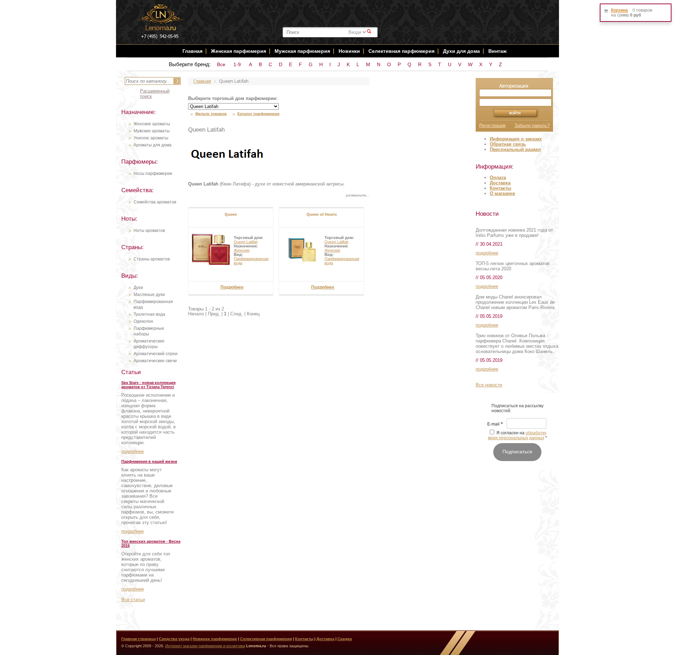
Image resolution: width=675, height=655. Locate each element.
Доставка (500, 182)
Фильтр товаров (211, 114)
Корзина (619, 10)
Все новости (489, 385)
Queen (231, 214)
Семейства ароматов (155, 202)
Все (221, 64)
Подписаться (517, 451)
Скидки (345, 639)
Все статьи (133, 599)
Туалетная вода (149, 314)
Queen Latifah (246, 242)
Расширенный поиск (154, 93)
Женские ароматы (152, 123)
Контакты (500, 188)
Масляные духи (149, 294)
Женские (242, 250)
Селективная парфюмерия (401, 51)
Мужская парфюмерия (302, 51)
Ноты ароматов (149, 230)
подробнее (132, 451)
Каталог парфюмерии (258, 114)
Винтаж (497, 51)
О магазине (502, 193)
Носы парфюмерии (153, 173)
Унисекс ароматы (151, 138)
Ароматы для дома (153, 145)
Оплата (498, 177)
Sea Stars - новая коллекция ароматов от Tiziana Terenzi (148, 384)
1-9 (237, 64)
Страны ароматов (152, 259)
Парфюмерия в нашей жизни (149, 461)
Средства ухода (174, 639)
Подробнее (232, 287)
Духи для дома (461, 51)
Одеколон (143, 321)
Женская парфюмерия (238, 51)
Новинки (350, 51)
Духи (138, 287)
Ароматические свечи (155, 360)
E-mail (495, 424)
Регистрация (492, 125)
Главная (192, 51)
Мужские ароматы (152, 130)
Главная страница (138, 639)
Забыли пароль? (531, 125)
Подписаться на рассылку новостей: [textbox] (517, 408)
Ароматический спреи (156, 353)
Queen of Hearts (322, 214)
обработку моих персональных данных (517, 435)
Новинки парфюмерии (215, 639)
